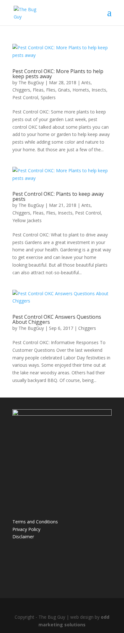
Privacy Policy (26, 529)
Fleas (38, 90)
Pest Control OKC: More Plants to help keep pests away (57, 74)
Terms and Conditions (35, 522)
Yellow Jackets (27, 220)
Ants (86, 82)
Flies (50, 90)
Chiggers (21, 90)
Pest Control (25, 97)
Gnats (64, 90)
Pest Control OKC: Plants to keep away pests (58, 196)
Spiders (48, 97)
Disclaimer (23, 537)
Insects (99, 90)
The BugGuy (31, 82)
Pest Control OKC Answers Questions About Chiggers (56, 319)
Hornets (80, 90)
